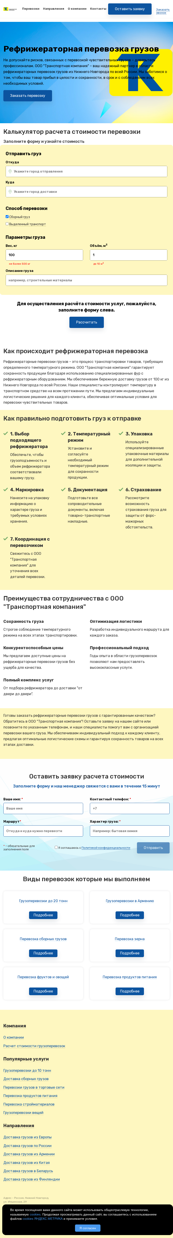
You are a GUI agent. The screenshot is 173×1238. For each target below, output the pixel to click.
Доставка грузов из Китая (26, 1163)
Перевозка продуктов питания (30, 1096)
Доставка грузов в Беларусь (28, 1171)
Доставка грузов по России (27, 1146)
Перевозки (30, 8)
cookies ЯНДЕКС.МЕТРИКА (43, 1218)
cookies (35, 1214)
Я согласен (88, 1228)
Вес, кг (11, 246)
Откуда (12, 162)
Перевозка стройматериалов (29, 1104)
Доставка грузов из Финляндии (31, 1179)
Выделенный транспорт (27, 224)
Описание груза (19, 271)
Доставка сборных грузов (26, 1079)
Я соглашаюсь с (94, 847)
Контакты (98, 8)
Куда (10, 182)
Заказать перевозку (27, 95)
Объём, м (98, 246)
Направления (53, 8)
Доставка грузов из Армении (29, 1154)
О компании (77, 8)
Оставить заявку (130, 9)
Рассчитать (86, 322)
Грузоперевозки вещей (23, 1113)
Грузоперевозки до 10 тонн (27, 1070)
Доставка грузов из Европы (27, 1137)
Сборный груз (19, 217)
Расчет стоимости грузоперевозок (34, 1046)
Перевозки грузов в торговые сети (33, 1087)
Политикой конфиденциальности (106, 847)
